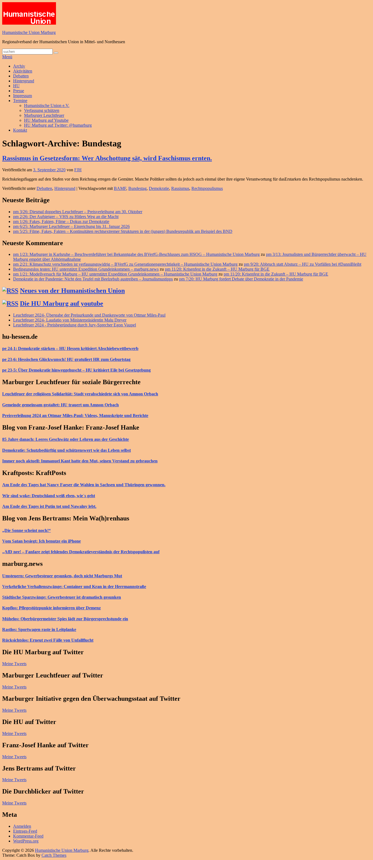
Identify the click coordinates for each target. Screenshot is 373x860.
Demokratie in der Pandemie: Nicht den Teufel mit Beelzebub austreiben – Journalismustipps (93, 279)
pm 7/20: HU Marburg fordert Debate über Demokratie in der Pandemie (241, 279)
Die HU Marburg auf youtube (61, 303)
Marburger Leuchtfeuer (44, 115)
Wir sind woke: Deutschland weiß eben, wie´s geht (48, 495)
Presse (18, 90)
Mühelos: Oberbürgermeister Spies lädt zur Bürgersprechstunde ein (65, 618)
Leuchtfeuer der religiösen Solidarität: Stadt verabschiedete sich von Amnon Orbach (80, 394)
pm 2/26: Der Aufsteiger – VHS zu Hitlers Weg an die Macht (66, 216)
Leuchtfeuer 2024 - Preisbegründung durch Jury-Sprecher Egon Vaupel (74, 325)
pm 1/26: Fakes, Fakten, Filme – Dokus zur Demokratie (61, 221)
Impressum (22, 95)
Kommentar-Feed (28, 836)
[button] (29, 13)
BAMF (120, 188)
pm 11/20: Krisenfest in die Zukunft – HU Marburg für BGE (217, 269)
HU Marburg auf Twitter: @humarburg (58, 125)
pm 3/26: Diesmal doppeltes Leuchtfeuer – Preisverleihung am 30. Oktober (77, 211)
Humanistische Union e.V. (46, 105)
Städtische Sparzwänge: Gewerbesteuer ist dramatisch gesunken (61, 597)
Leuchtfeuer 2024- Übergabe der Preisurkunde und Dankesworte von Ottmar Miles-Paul (89, 315)
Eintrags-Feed (25, 831)
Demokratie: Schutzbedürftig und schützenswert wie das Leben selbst (66, 450)
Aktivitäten (22, 71)
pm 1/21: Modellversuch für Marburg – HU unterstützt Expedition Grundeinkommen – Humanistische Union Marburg (115, 274)
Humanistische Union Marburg (29, 32)
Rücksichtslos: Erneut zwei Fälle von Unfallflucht (47, 640)
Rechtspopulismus (207, 188)
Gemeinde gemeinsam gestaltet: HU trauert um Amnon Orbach (60, 405)
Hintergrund (23, 81)
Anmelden (22, 826)
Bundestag (137, 188)
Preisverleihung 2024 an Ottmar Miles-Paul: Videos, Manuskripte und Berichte (75, 415)
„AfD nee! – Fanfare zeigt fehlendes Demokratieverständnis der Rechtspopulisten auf (80, 551)
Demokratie (159, 188)
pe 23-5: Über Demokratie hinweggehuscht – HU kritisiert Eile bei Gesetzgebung (76, 370)
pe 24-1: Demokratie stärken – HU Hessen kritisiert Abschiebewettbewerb (70, 348)
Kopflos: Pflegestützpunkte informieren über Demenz (51, 608)
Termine (20, 100)
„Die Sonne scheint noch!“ (26, 530)
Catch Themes (54, 855)
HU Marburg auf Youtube (46, 120)
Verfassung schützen (41, 110)
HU (16, 85)
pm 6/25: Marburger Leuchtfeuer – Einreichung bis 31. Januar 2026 (71, 226)
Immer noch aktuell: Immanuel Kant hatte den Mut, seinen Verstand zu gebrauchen (80, 461)
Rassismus (180, 188)
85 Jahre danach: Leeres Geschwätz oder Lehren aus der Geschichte (65, 439)
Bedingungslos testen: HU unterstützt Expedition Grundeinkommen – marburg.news (86, 269)
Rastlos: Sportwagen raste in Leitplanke (39, 629)
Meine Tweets (14, 663)
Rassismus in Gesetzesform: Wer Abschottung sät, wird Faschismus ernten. (107, 158)
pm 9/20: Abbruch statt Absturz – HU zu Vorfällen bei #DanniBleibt (302, 264)
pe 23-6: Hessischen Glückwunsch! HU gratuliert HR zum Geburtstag (66, 359)
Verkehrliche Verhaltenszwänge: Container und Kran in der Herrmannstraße (74, 586)
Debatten (21, 76)
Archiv (19, 66)
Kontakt (20, 130)
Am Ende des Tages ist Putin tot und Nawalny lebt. (49, 506)
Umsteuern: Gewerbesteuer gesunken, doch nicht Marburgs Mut (62, 576)
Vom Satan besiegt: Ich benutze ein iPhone (41, 541)
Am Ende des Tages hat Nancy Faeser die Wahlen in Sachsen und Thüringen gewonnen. (83, 484)
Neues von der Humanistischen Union (72, 290)
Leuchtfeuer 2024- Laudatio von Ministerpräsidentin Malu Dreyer (69, 320)
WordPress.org (26, 841)
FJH (78, 169)
